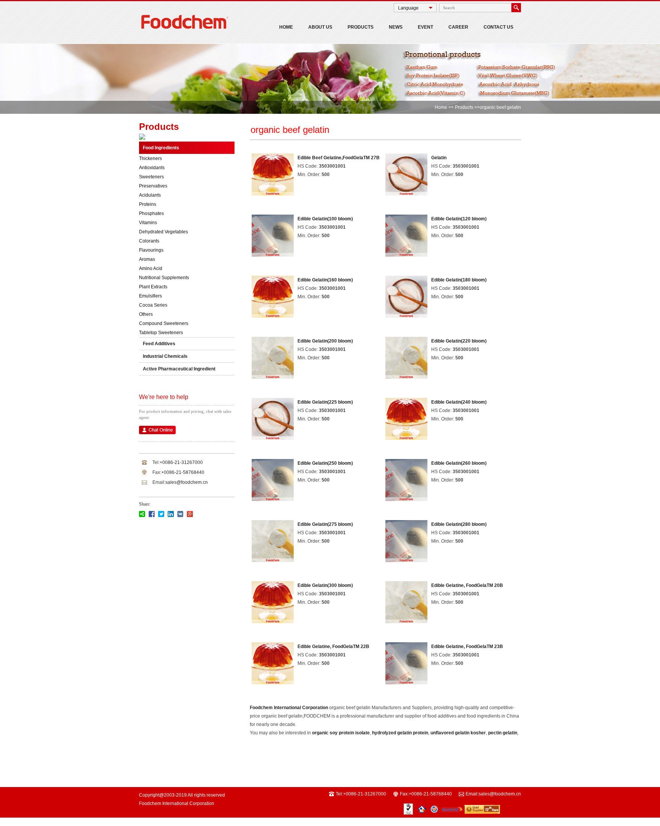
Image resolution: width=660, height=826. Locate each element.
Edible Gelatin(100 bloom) (325, 218)
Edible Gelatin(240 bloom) (459, 402)
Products (361, 27)
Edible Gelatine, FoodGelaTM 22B (333, 646)
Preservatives (153, 186)
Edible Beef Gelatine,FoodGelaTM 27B (339, 157)
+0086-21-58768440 (182, 472)
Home (286, 27)
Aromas (147, 259)
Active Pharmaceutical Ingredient (179, 369)
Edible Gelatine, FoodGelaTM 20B (467, 585)
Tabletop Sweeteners (161, 332)
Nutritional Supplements (164, 277)
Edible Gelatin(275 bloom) (325, 524)
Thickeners (150, 158)
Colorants (149, 241)
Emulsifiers (150, 296)
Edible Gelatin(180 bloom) (459, 280)
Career (458, 27)
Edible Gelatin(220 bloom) (459, 341)
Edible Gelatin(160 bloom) (325, 280)
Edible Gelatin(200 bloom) (325, 341)
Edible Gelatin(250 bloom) (325, 463)
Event (425, 27)
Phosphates (151, 213)
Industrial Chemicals (165, 356)
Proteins (147, 204)
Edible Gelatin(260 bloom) (459, 463)
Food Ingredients (161, 147)
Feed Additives (159, 343)
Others (146, 314)
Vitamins (148, 222)
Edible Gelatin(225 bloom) (325, 402)
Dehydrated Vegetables (163, 231)
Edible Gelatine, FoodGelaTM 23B (467, 646)
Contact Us (498, 27)
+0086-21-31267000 (181, 462)
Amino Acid (150, 268)
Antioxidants (152, 167)
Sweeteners (151, 176)
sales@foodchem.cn (186, 482)
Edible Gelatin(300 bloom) (325, 585)
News (396, 27)
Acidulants (150, 195)
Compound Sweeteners (163, 323)
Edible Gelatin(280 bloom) (459, 524)
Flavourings (151, 250)
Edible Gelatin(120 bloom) (459, 218)
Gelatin (438, 157)
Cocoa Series (153, 305)
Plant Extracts (153, 286)
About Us (320, 27)
